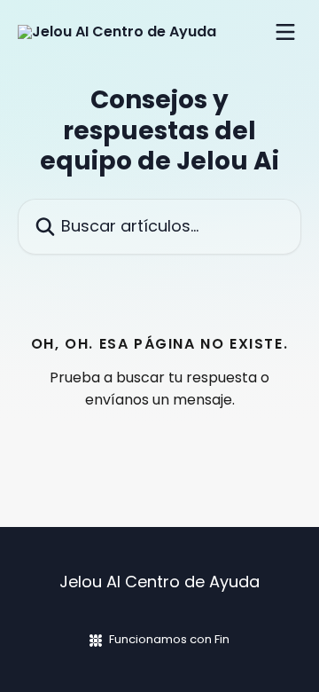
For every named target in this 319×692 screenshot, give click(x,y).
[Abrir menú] (285, 32)
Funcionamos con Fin (169, 639)
